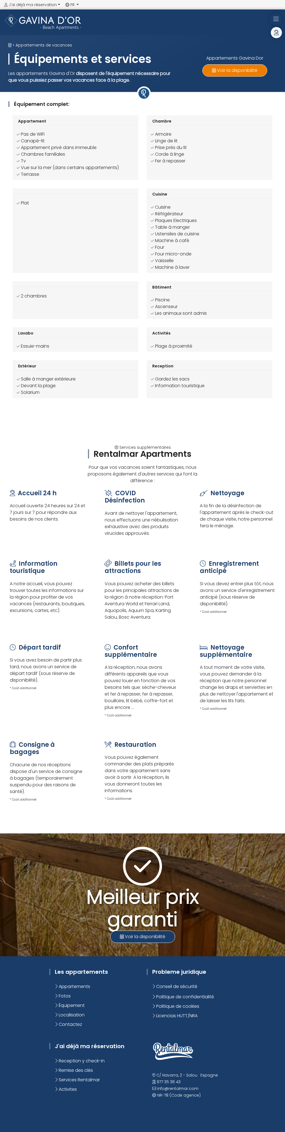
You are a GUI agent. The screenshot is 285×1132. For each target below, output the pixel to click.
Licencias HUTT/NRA (176, 1016)
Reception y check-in (81, 1061)
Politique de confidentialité (184, 997)
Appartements (74, 986)
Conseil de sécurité (176, 986)
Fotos (64, 996)
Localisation (71, 1015)
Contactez (70, 1024)
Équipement (71, 1005)
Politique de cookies (177, 1006)
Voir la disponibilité (236, 70)
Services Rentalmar (79, 1080)
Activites (67, 1089)
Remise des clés (75, 1070)
